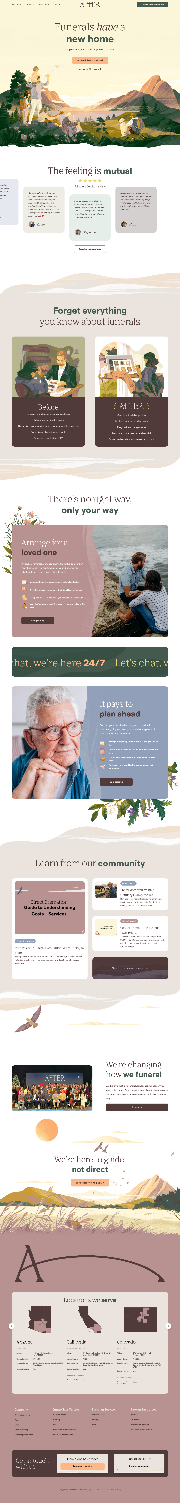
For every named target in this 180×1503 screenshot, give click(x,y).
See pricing (37, 620)
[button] (16, 4)
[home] (90, 4)
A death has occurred (90, 60)
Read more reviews (90, 249)
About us (137, 1107)
